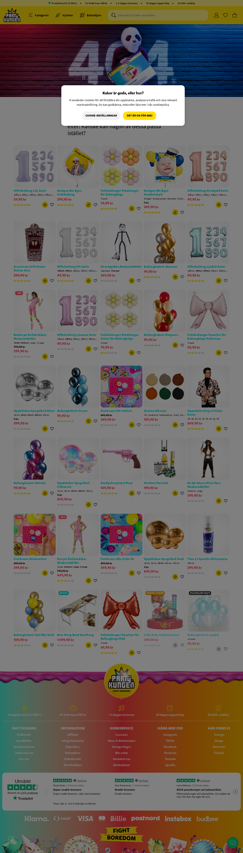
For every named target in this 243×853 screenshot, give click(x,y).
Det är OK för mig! (139, 115)
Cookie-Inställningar (101, 115)
